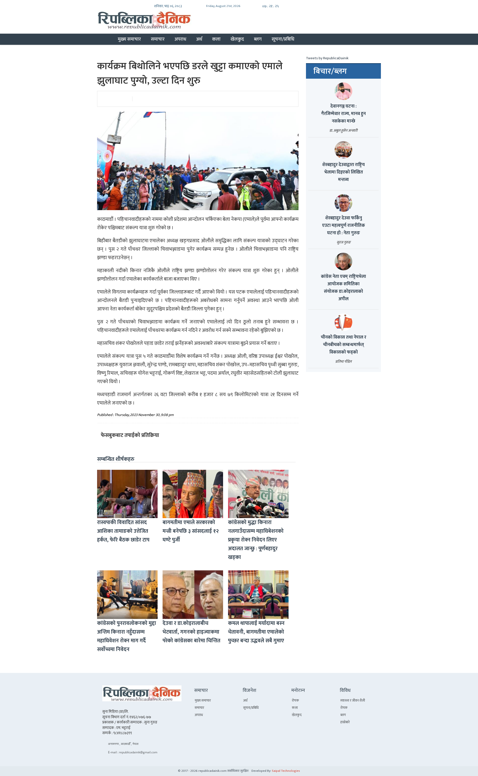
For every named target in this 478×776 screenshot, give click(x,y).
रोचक (295, 700)
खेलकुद (237, 39)
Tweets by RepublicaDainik (327, 58)
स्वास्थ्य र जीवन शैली (352, 700)
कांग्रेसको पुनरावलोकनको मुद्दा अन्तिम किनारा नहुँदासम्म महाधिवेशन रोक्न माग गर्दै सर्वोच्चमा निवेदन (126, 636)
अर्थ (199, 39)
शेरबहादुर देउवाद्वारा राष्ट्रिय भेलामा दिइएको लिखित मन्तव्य (343, 172)
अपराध (180, 39)
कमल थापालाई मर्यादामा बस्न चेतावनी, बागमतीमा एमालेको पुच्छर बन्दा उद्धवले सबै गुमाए (256, 632)
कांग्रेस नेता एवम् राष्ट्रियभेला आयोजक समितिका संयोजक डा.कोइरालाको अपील (343, 288)
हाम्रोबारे (345, 722)
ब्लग (258, 39)
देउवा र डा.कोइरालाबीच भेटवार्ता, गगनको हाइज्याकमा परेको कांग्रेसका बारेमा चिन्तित (191, 632)
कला (216, 39)
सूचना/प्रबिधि (283, 39)
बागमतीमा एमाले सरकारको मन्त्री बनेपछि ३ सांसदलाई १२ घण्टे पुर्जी (191, 531)
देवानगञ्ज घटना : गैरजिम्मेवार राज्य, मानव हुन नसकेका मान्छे (343, 114)
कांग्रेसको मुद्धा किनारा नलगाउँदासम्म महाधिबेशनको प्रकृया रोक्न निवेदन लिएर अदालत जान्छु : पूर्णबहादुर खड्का (256, 540)
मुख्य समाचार (129, 39)
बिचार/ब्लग (330, 71)
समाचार (158, 39)
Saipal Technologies (286, 771)
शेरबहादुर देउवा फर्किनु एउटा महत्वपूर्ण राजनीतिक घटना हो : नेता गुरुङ (343, 225)
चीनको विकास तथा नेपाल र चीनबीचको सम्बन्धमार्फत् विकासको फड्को (343, 345)
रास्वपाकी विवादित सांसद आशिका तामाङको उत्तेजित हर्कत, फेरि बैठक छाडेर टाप (123, 531)
